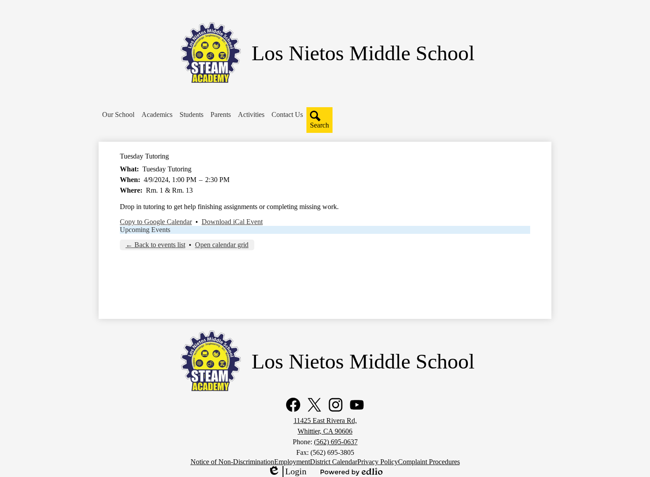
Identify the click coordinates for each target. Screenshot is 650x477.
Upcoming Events (145, 229)
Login (287, 471)
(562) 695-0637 (336, 442)
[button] (118, 114)
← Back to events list (155, 244)
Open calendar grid (222, 244)
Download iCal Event (232, 221)
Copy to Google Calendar (156, 221)
